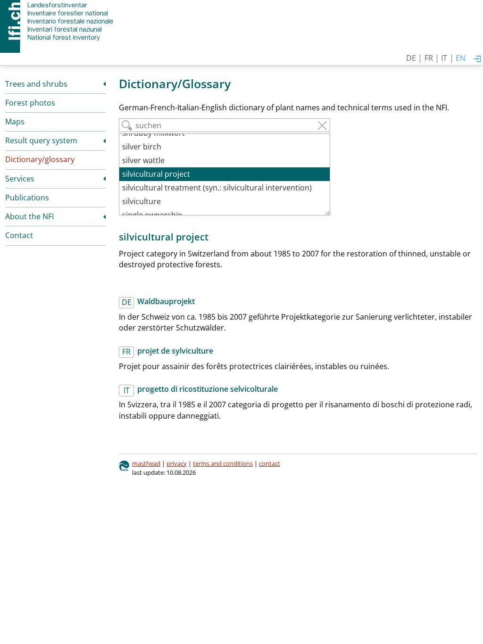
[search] (127, 125)
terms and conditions (223, 463)
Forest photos (30, 103)
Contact (19, 235)
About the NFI (29, 216)
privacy (177, 463)
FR (429, 58)
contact (269, 463)
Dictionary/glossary (40, 159)
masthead (146, 463)
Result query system (41, 140)
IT (444, 58)
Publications (27, 197)
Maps (15, 121)
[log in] (477, 59)
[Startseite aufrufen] (58, 21)
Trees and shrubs (36, 84)
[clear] (322, 125)
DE (411, 58)
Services (19, 178)
